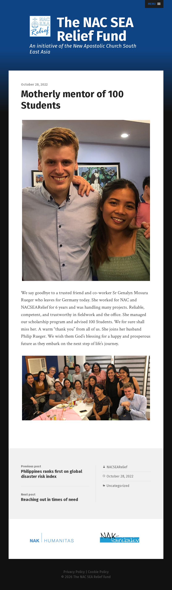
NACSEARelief (117, 467)
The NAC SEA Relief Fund (92, 577)
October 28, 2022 (120, 476)
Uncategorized (118, 486)
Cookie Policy (98, 572)
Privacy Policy (74, 572)
